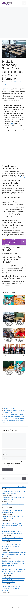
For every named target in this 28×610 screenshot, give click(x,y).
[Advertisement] (14, 22)
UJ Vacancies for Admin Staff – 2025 (14, 487)
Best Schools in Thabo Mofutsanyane (14, 410)
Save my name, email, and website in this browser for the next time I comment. (14, 463)
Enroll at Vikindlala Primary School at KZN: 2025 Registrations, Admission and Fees (14, 555)
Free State (6, 89)
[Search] (24, 479)
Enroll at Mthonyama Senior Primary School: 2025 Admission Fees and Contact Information (13, 580)
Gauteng (22, 177)
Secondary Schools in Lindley (10, 412)
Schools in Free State (9, 408)
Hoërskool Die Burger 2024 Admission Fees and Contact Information (11, 546)
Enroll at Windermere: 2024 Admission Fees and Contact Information (11, 588)
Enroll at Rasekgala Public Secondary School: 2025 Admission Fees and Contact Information (14, 571)
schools (12, 124)
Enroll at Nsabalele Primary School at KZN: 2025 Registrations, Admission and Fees (13, 420)
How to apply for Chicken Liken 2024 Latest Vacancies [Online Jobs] (12, 525)
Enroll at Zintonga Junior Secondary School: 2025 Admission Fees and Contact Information (13, 563)
